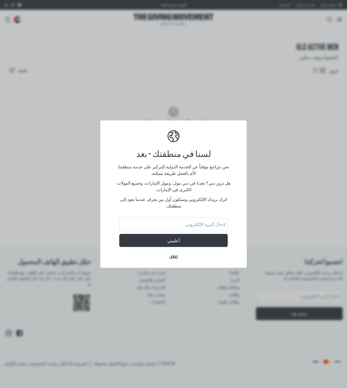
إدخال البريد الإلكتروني (205, 224)
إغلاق (173, 256)
